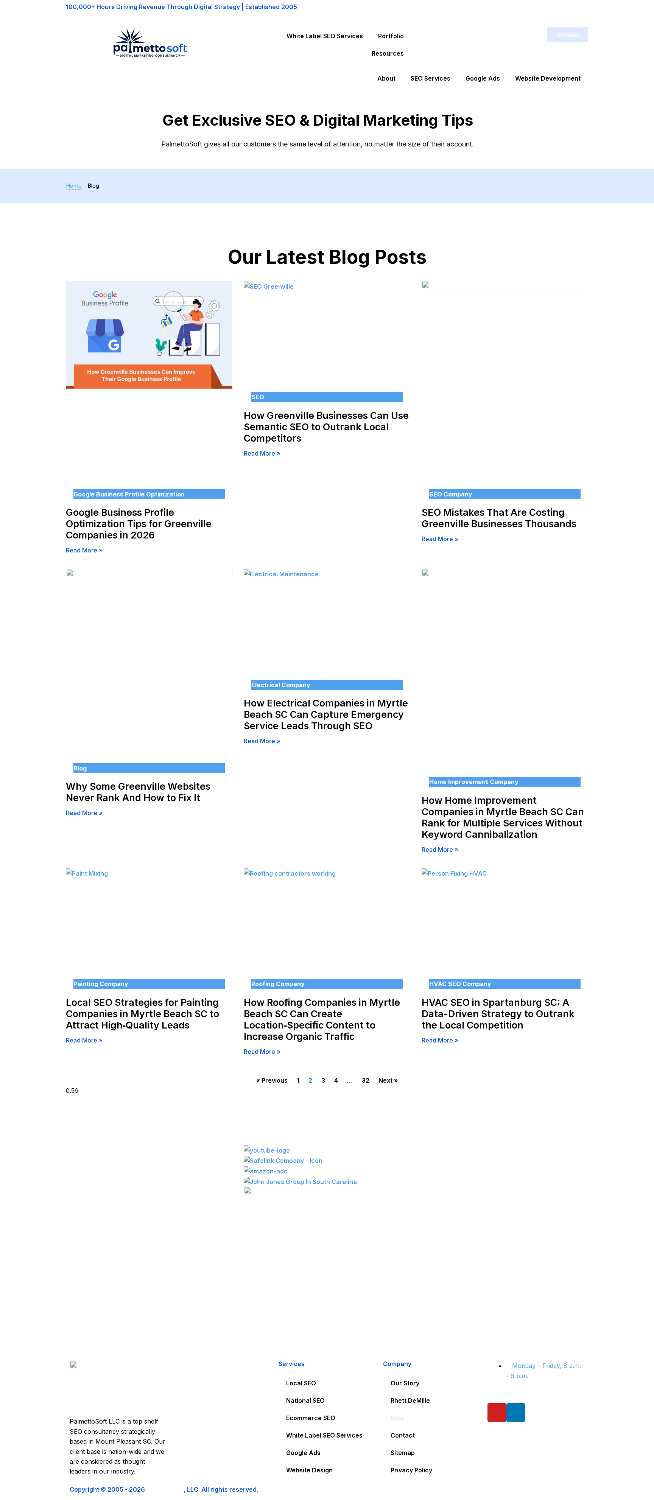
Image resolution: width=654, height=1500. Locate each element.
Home (74, 185)
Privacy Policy (411, 1470)
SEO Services (430, 78)
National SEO (305, 1400)
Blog (397, 1418)
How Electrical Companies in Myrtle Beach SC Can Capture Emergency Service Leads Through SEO (326, 714)
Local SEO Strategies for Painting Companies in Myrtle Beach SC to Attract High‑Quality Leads (142, 1014)
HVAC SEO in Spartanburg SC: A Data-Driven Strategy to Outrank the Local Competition (498, 1014)
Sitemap (403, 1452)
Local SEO (301, 1383)
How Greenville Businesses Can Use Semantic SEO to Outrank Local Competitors (326, 427)
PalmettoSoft (165, 1489)
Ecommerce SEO (310, 1418)
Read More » (84, 550)
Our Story (405, 1383)
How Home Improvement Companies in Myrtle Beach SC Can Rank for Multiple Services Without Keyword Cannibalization (503, 817)
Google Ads (483, 78)
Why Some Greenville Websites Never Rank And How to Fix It (138, 792)
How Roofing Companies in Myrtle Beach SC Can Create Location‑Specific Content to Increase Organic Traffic (322, 1019)
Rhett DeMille (410, 1400)
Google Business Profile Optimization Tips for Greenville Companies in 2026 (139, 524)
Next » (388, 1080)
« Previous (272, 1080)
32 (365, 1080)
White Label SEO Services (325, 36)
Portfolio (391, 36)
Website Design (309, 1470)
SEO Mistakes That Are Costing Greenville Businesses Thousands (499, 518)
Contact (403, 1435)
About (386, 78)
